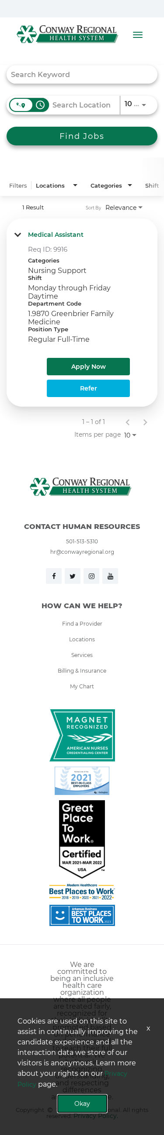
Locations (82, 639)
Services (82, 654)
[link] (82, 313)
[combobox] (77, 74)
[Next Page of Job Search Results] (145, 422)
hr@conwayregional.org (82, 551)
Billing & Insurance (82, 670)
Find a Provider (82, 623)
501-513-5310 (82, 541)
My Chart (82, 686)
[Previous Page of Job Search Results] (127, 422)
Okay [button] (82, 1103)
